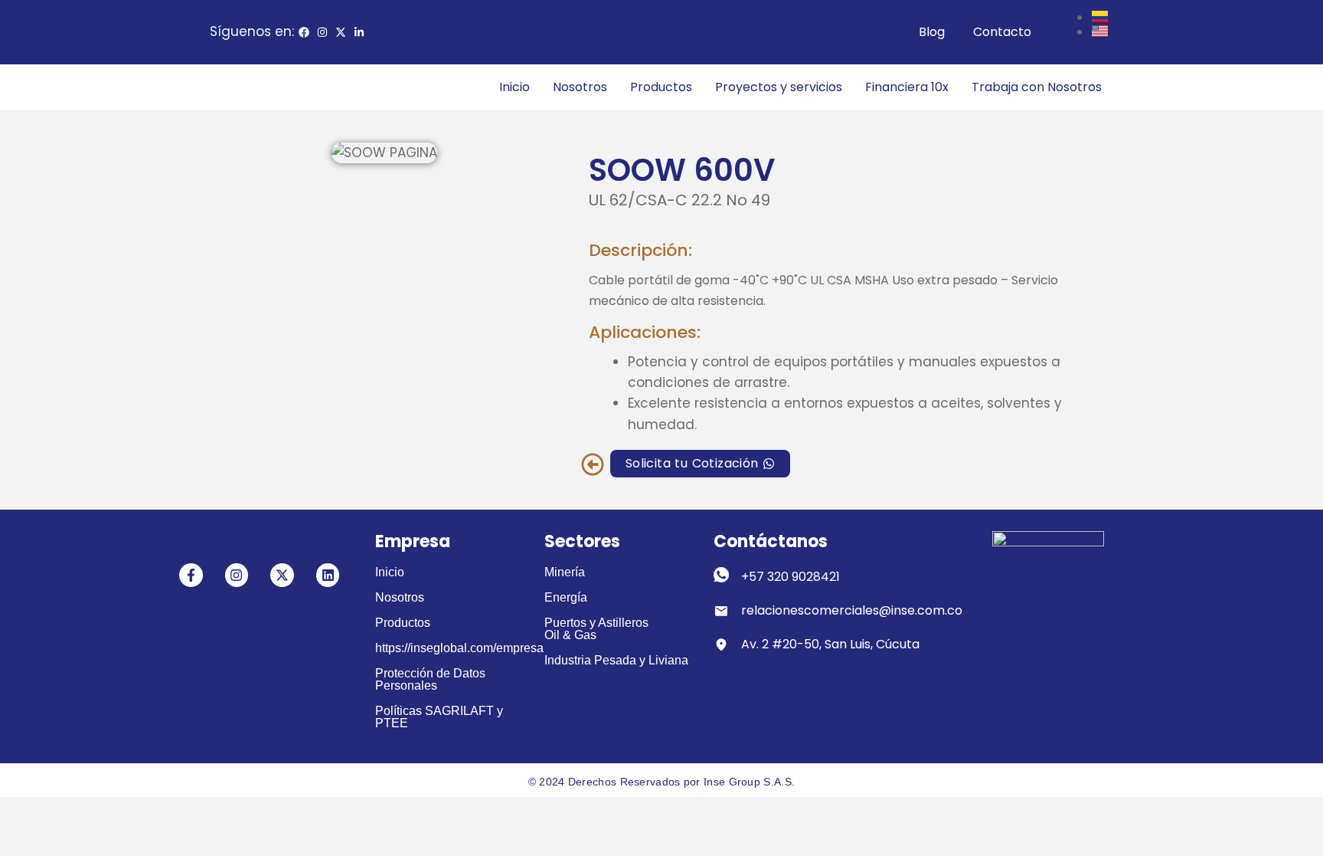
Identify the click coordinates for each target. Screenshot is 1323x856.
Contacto (1002, 32)
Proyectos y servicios (778, 87)
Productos (661, 87)
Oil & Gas (570, 634)
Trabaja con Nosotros (1037, 87)
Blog (932, 32)
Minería (564, 572)
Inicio (514, 87)
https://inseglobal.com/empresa (459, 647)
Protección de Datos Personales (430, 679)
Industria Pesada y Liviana (616, 660)
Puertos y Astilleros (596, 622)
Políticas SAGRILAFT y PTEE (439, 717)
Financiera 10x (907, 87)
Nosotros (580, 87)
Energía (565, 597)
